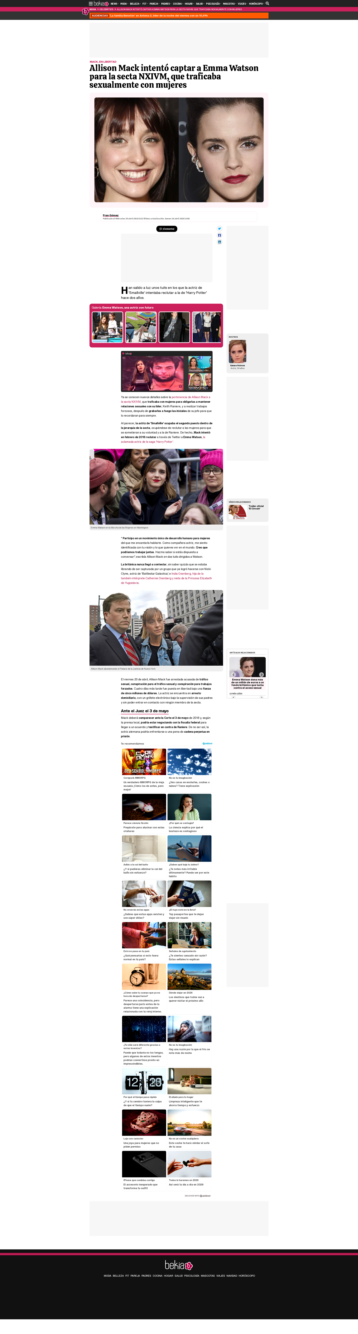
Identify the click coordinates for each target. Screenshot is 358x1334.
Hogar (168, 1275)
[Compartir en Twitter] (219, 228)
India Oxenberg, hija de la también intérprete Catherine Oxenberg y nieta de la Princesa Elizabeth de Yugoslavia (166, 578)
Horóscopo (247, 1275)
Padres (146, 1275)
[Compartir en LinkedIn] (219, 242)
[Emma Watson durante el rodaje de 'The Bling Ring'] (141, 342)
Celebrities (106, 9)
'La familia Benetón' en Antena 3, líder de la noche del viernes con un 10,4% (150, 15)
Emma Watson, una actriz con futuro (128, 307)
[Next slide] (261, 674)
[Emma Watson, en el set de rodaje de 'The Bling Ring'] (107, 342)
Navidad (232, 1275)
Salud (179, 1275)
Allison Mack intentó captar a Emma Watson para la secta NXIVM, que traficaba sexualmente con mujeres (179, 9)
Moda (107, 1275)
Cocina (157, 1275)
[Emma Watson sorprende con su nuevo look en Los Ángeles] (174, 342)
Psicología (191, 1275)
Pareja (135, 1275)
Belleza (118, 1275)
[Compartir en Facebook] (219, 235)
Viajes (220, 1275)
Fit (127, 1275)
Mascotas (208, 1275)
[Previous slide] (233, 674)
